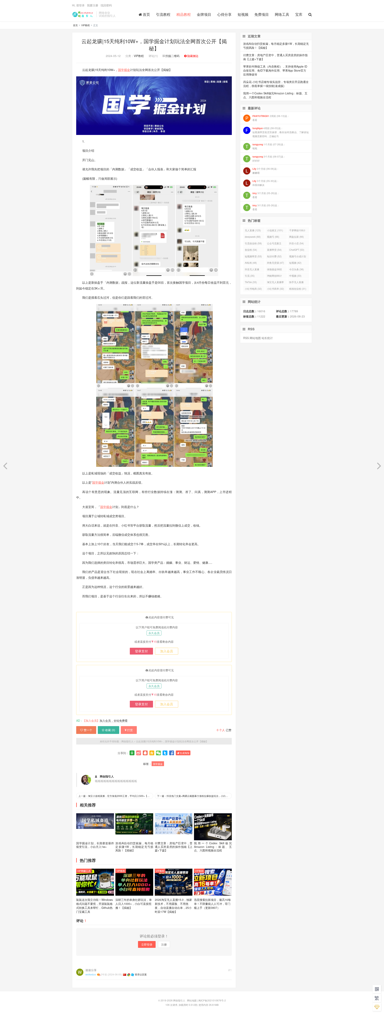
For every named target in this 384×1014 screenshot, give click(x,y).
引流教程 (163, 14)
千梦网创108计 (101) (297, 231)
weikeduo (90, 974)
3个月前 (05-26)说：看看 (265, 195)
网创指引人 (83, 14)
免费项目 (261, 14)
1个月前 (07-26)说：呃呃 (269, 146)
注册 (164, 944)
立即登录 (146, 944)
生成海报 (184, 753)
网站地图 (255, 338)
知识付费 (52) (274, 256)
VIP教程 (85, 25)
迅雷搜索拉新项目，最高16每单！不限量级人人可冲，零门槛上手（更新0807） (212, 904)
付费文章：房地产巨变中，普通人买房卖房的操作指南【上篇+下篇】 (174, 846)
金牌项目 (204, 14)
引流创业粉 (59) (253, 243)
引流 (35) (250, 275)
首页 (146, 14)
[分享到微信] (158, 753)
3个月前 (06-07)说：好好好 (269, 158)
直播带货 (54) (274, 249)
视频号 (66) (273, 236)
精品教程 (183, 14)
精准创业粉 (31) (297, 288)
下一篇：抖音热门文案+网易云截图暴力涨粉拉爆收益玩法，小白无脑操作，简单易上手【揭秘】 (194, 795)
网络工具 (282, 14)
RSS (246, 338)
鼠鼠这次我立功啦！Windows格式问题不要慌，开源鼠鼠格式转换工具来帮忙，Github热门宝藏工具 (94, 906)
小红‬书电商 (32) (253, 288)
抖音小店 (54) (296, 243)
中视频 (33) (295, 275)
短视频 (243, 14)
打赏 (130, 730)
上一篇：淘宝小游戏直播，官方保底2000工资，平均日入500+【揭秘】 (115, 795)
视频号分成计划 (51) (297, 256)
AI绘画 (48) (251, 262)
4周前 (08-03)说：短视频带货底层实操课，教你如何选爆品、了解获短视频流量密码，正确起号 (280, 132)
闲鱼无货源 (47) (275, 262)
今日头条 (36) (296, 269)
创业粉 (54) (251, 249)
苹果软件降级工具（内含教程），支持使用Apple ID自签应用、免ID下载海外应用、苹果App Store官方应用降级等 (275, 70)
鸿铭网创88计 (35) (274, 276)
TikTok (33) (251, 282)
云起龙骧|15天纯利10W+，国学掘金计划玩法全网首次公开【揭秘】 (154, 44)
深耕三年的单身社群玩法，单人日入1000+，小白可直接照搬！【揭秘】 (133, 904)
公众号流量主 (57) (274, 244)
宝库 (298, 14)
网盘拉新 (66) (296, 236)
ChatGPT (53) (296, 249)
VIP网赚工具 (84, 870)
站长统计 (267, 338)
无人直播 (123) (253, 230)
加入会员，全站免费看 (114, 721)
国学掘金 (124, 70)
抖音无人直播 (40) (252, 269)
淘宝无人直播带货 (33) (275, 282)
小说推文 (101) (275, 230)
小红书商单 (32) (275, 288)
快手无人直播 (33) (296, 282)
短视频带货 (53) (253, 256)
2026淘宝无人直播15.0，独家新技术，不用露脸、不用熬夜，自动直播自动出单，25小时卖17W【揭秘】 (173, 906)
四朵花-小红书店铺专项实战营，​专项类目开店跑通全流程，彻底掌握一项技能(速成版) (276, 84)
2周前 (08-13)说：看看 (270, 118)
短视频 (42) (295, 262)
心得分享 (224, 14)
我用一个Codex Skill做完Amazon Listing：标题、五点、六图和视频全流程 (213, 846)
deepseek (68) (253, 236)
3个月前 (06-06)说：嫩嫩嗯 (265, 170)
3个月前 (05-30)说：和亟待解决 (265, 183)
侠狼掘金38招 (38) (274, 269)
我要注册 (92, 5)
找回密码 (106, 5)
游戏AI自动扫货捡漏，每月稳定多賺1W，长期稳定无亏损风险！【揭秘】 (134, 846)
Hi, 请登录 (78, 5)
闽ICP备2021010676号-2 (212, 1000)
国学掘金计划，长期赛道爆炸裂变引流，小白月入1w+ (95, 845)
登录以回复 (141, 974)
